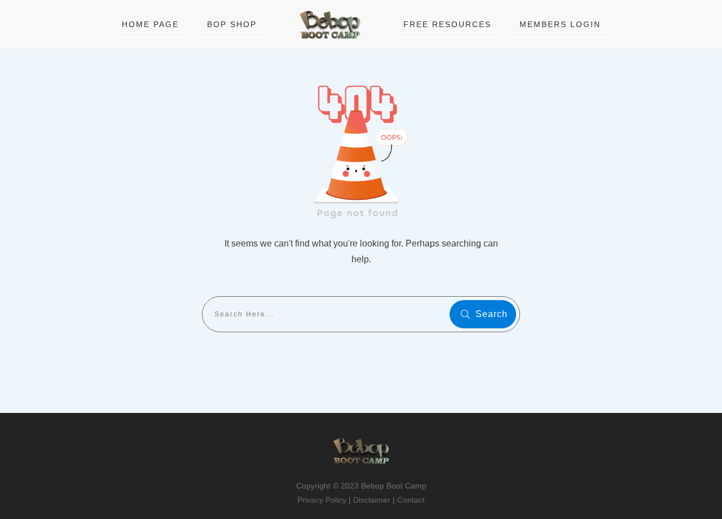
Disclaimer (371, 499)
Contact (411, 499)
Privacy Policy (321, 499)
